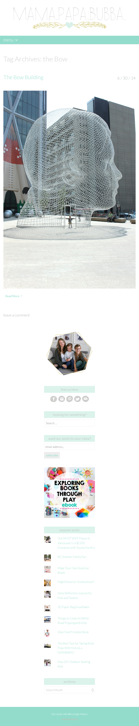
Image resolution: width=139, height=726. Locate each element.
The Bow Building (23, 77)
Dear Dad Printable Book (73, 632)
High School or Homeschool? (76, 582)
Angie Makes (80, 714)
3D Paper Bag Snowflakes (73, 607)
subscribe (52, 455)
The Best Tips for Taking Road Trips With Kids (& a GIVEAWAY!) (76, 648)
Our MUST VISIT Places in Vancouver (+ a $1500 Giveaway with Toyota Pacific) (76, 543)
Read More (12, 296)
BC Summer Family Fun (72, 557)
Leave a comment (16, 315)
